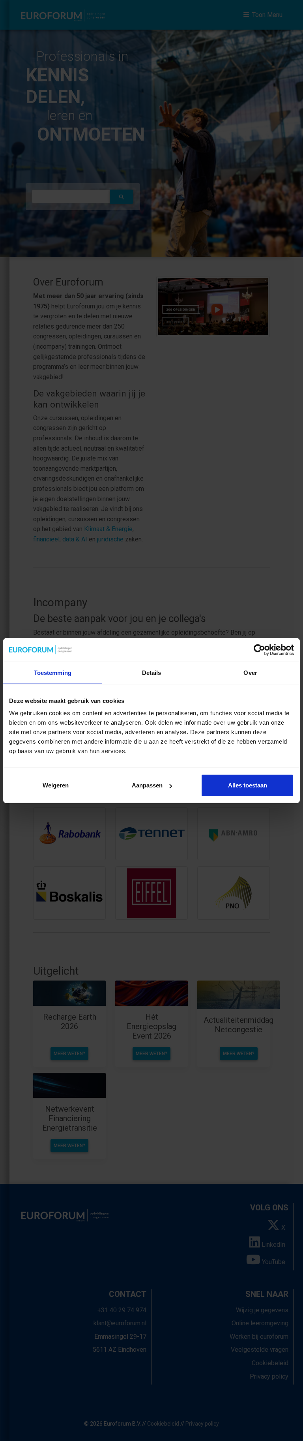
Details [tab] (151, 672)
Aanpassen (147, 785)
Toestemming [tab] (52, 672)
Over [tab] (250, 672)
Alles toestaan (247, 785)
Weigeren (56, 785)
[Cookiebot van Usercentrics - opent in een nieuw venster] (259, 650)
